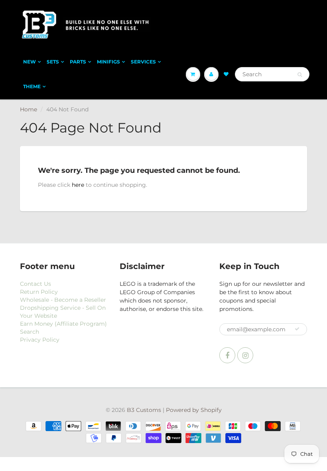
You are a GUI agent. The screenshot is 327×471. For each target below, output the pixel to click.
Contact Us (35, 283)
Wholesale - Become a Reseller (63, 299)
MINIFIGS (108, 62)
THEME (32, 86)
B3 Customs (144, 410)
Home (28, 109)
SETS (53, 62)
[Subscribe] (297, 329)
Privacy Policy (39, 339)
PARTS (78, 62)
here (78, 184)
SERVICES (143, 62)
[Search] (299, 74)
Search (29, 331)
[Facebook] (227, 355)
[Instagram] (245, 355)
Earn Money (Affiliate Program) (63, 323)
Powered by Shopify (194, 410)
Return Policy (39, 291)
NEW (29, 62)
